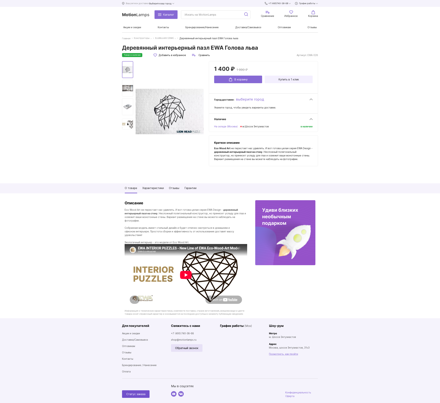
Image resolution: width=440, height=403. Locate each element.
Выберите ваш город (160, 3)
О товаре (131, 188)
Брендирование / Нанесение (139, 365)
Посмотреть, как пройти (283, 353)
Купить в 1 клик (288, 79)
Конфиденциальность (298, 392)
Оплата (126, 371)
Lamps (135, 14)
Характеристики (153, 188)
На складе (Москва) (226, 126)
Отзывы (174, 188)
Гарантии (190, 188)
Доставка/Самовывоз (135, 339)
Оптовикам (128, 346)
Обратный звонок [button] (186, 348)
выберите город (250, 99)
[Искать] (246, 15)
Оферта (289, 396)
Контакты (127, 358)
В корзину (241, 79)
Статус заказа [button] (135, 394)
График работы (307, 3)
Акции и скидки (131, 333)
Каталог (168, 14)
